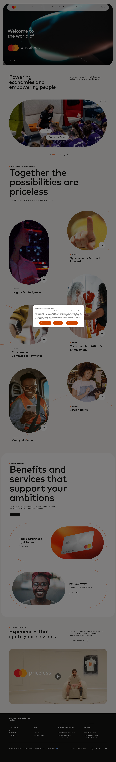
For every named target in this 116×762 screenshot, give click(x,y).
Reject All (58, 322)
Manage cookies (72, 322)
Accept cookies (45, 322)
